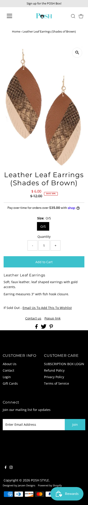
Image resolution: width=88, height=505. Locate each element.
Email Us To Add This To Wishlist (47, 308)
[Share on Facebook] (37, 327)
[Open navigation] (13, 16)
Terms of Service (56, 383)
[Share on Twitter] (44, 327)
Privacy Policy (54, 377)
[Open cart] (81, 16)
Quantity (44, 236)
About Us (9, 364)
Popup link (52, 318)
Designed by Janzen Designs (19, 485)
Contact (8, 370)
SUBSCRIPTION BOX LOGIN (64, 364)
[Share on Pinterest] (51, 327)
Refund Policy (54, 370)
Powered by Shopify (50, 485)
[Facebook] (6, 467)
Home (16, 31)
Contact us (33, 318)
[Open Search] (73, 16)
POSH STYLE (40, 480)
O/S (43, 226)
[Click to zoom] (77, 53)
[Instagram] (11, 467)
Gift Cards (10, 383)
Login (7, 377)
